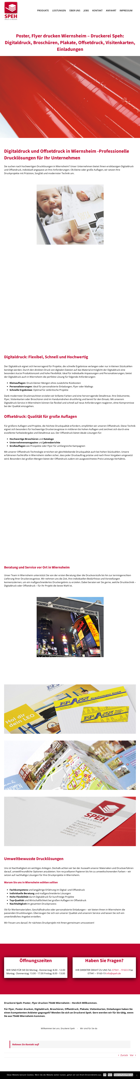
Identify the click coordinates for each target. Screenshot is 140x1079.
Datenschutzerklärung (123, 1075)
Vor (132, 1055)
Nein (110, 1075)
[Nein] (136, 1075)
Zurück (124, 1055)
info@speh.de (113, 973)
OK (104, 1075)
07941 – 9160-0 (120, 970)
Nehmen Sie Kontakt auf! (25, 1044)
